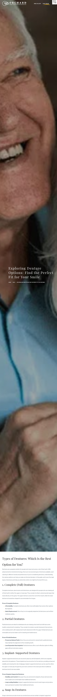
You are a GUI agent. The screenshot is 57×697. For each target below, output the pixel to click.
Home (10, 282)
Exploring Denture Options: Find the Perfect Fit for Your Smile (31, 282)
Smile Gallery (37, 3)
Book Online (46, 3)
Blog (14, 282)
